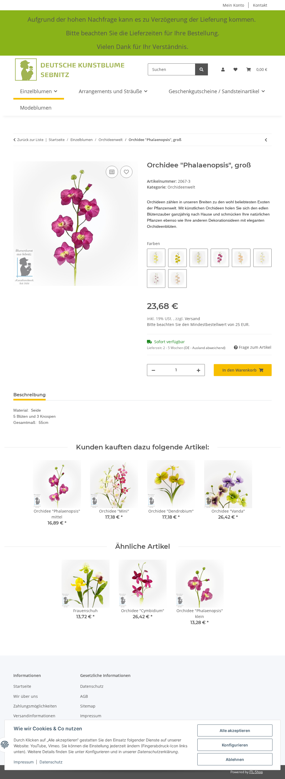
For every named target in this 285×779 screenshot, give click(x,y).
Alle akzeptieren (235, 730)
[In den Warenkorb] (17, 158)
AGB (84, 696)
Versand (192, 318)
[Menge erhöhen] (198, 370)
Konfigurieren (235, 745)
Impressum (24, 762)
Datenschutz (51, 762)
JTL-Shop (256, 772)
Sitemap (87, 706)
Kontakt (260, 5)
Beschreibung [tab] (29, 394)
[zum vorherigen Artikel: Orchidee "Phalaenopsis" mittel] (266, 140)
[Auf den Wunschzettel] (126, 172)
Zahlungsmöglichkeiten (35, 706)
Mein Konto (233, 5)
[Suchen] (201, 69)
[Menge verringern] (153, 370)
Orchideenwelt (181, 187)
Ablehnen (235, 759)
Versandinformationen (34, 715)
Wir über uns (25, 696)
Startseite (22, 686)
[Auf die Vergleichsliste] (112, 172)
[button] (223, 69)
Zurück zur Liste (30, 139)
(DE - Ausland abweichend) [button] (204, 347)
